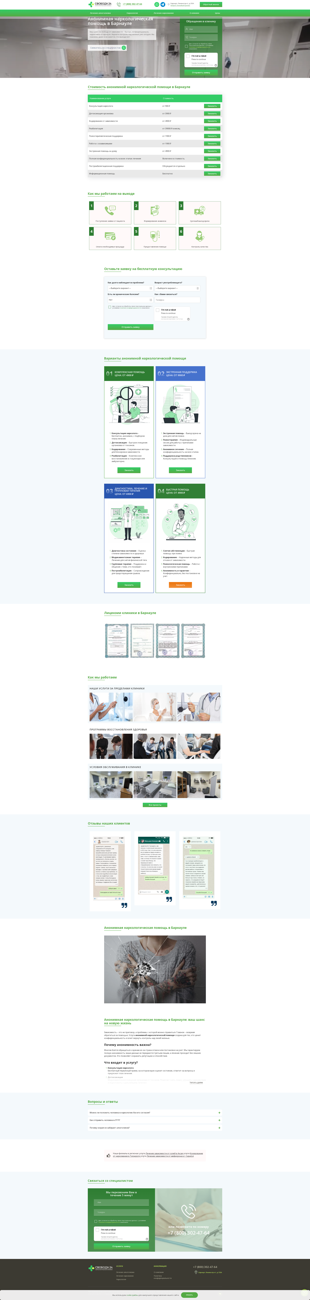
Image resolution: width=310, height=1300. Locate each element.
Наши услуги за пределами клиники (117, 688)
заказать (212, 106)
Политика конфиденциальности (163, 1277)
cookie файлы (132, 1295)
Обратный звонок (211, 4)
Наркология (132, 13)
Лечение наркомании (164, 13)
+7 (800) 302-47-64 (132, 4)
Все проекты (155, 805)
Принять (189, 1295)
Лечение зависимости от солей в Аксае (164, 1153)
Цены (217, 13)
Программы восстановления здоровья (118, 729)
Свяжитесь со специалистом (105, 47)
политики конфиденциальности (199, 47)
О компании (159, 1272)
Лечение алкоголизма (100, 13)
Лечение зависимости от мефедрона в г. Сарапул (170, 1156)
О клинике (194, 13)
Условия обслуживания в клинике (115, 767)
